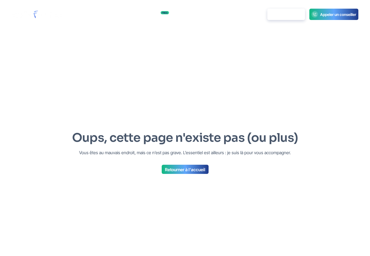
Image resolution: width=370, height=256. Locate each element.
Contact (210, 14)
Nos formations (89, 14)
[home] (37, 14)
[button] (120, 14)
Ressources (152, 14)
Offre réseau (185, 14)
